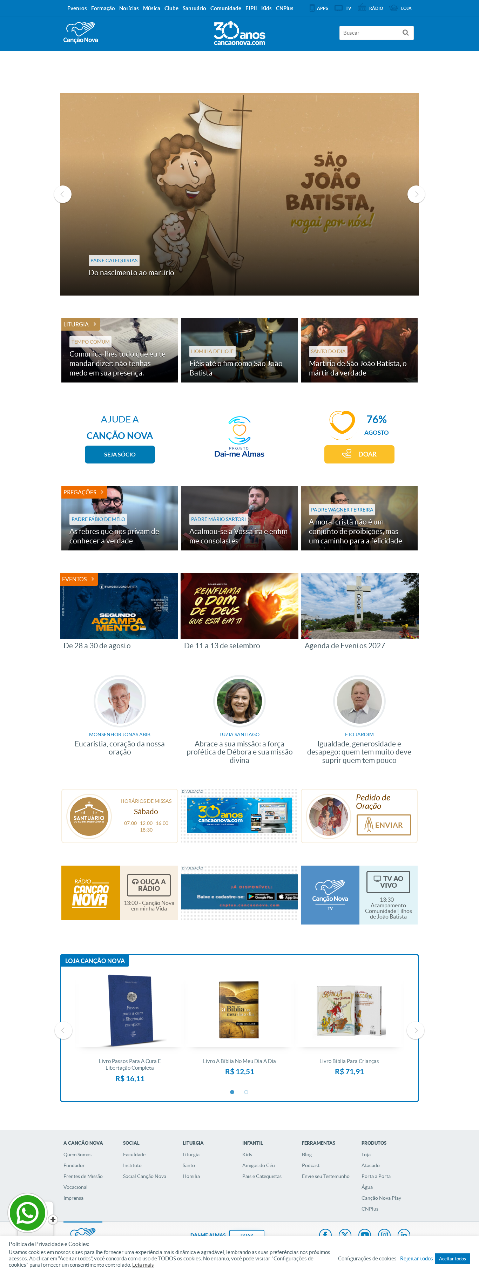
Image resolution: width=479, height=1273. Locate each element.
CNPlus (370, 1209)
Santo (189, 1165)
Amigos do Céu (258, 1165)
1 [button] (232, 1092)
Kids (247, 1154)
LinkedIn (404, 1236)
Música (151, 8)
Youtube (364, 1236)
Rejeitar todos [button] (416, 1258)
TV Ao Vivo (391, 882)
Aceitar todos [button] (452, 1258)
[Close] (53, 1219)
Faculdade (134, 1154)
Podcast (310, 1165)
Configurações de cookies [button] (367, 1258)
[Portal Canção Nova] (80, 32)
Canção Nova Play (381, 1198)
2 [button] (246, 1092)
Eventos (74, 579)
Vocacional (75, 1187)
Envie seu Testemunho (326, 1176)
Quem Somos (77, 1154)
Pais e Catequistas (262, 1176)
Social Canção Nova (144, 1176)
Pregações (79, 492)
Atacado (371, 1165)
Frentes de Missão (83, 1176)
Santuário (194, 8)
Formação (103, 8)
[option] (239, 194)
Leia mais (143, 1265)
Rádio (376, 8)
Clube (171, 8)
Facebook (325, 1236)
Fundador (74, 1165)
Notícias (129, 8)
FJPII (251, 8)
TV (348, 8)
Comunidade (225, 8)
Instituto (132, 1165)
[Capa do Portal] (239, 31)
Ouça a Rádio (152, 885)
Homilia (191, 1176)
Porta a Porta (376, 1176)
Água (367, 1187)
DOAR (367, 454)
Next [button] (416, 194)
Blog (307, 1154)
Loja (366, 1154)
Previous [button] (63, 194)
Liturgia (76, 324)
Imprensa (73, 1198)
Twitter (345, 1236)
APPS (322, 8)
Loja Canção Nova (95, 960)
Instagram (384, 1236)
